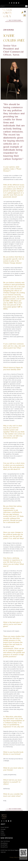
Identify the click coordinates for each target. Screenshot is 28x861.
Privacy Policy (13, 857)
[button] (24, 15)
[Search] (26, 6)
